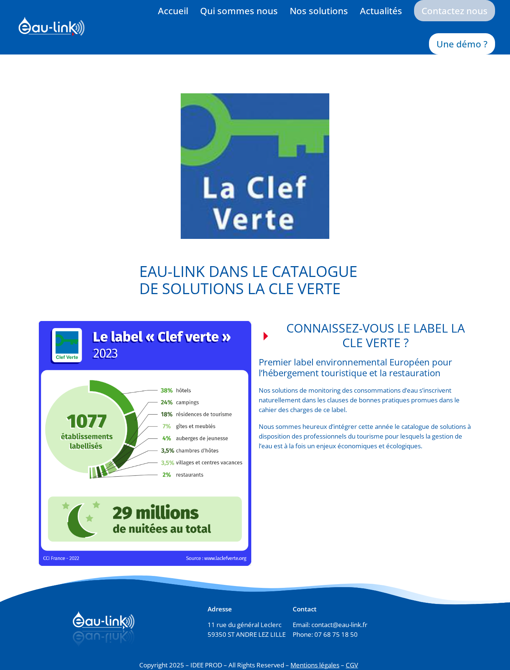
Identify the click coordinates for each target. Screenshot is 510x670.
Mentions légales (314, 665)
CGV (352, 665)
